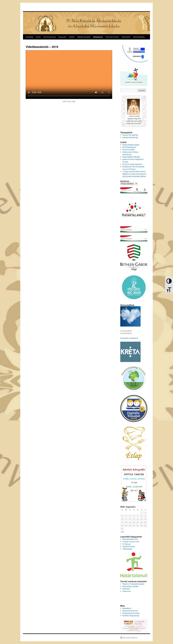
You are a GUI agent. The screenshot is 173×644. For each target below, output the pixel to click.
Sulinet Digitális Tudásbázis (131, 157)
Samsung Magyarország (130, 137)
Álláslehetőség (138, 37)
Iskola (38, 37)
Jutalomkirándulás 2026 (130, 539)
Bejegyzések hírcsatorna (130, 611)
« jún (122, 532)
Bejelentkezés (126, 608)
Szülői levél (126, 589)
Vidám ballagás (127, 549)
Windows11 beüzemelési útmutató (133, 584)
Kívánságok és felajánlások (129, 338)
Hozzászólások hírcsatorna (130, 613)
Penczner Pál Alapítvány (130, 135)
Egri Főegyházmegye (129, 147)
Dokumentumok (49, 37)
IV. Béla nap (126, 544)
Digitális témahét (83, 37)
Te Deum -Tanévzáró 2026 (130, 541)
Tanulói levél (126, 591)
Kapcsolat (62, 37)
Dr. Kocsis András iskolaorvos (132, 164)
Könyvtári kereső (112, 37)
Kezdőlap (29, 37)
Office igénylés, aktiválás (130, 586)
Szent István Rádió (128, 149)
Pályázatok (126, 37)
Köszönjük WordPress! (130, 638)
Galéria (71, 37)
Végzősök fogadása (128, 546)
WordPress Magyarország (130, 615)
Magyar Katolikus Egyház (130, 145)
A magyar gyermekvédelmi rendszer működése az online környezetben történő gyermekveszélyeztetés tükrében (134, 173)
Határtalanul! (98, 37)
